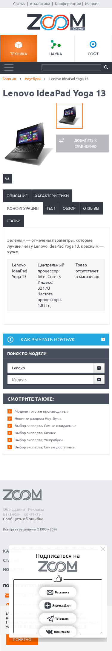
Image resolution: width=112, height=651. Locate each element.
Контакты (33, 514)
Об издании (14, 509)
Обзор (69, 208)
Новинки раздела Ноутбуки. (38, 418)
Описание (17, 196)
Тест (51, 208)
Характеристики (52, 196)
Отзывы (91, 208)
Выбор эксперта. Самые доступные (45, 447)
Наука (55, 54)
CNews (19, 3)
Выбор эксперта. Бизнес (35, 433)
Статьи (13, 221)
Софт (93, 54)
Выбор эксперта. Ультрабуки (39, 440)
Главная (9, 79)
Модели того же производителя (42, 411)
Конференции (68, 3)
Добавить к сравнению (85, 143)
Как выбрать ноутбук (48, 339)
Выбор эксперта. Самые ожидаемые (45, 426)
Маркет (92, 3)
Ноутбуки (33, 79)
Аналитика (40, 3)
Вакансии (12, 514)
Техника (18, 54)
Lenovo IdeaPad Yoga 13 (19, 271)
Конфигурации (23, 208)
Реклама (36, 509)
